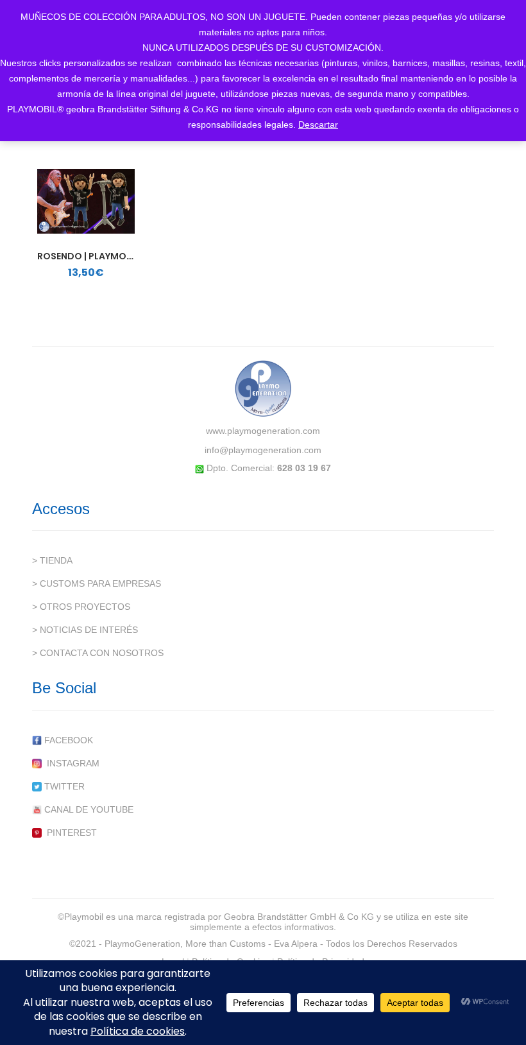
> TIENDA (52, 560)
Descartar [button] (318, 124)
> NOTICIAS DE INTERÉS (85, 630)
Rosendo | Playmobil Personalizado (127, 256)
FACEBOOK (67, 740)
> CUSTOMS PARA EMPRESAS (96, 583)
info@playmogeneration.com (263, 450)
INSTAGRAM (70, 763)
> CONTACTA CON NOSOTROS (98, 653)
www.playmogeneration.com (263, 431)
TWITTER (63, 786)
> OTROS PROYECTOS (81, 606)
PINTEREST (69, 832)
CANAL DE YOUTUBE (87, 809)
